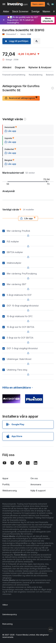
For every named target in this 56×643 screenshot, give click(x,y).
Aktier (6, 11)
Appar (5, 478)
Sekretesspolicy (9, 614)
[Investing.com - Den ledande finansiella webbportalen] (17, 4)
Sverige (35, 11)
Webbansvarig (9, 490)
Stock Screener (20, 11)
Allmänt (6, 67)
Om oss (34, 478)
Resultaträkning (35, 75)
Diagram (20, 67)
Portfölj (5, 484)
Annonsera (35, 484)
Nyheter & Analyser (40, 67)
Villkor (5, 605)
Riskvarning (7, 624)
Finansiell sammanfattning (13, 75)
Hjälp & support (38, 490)
